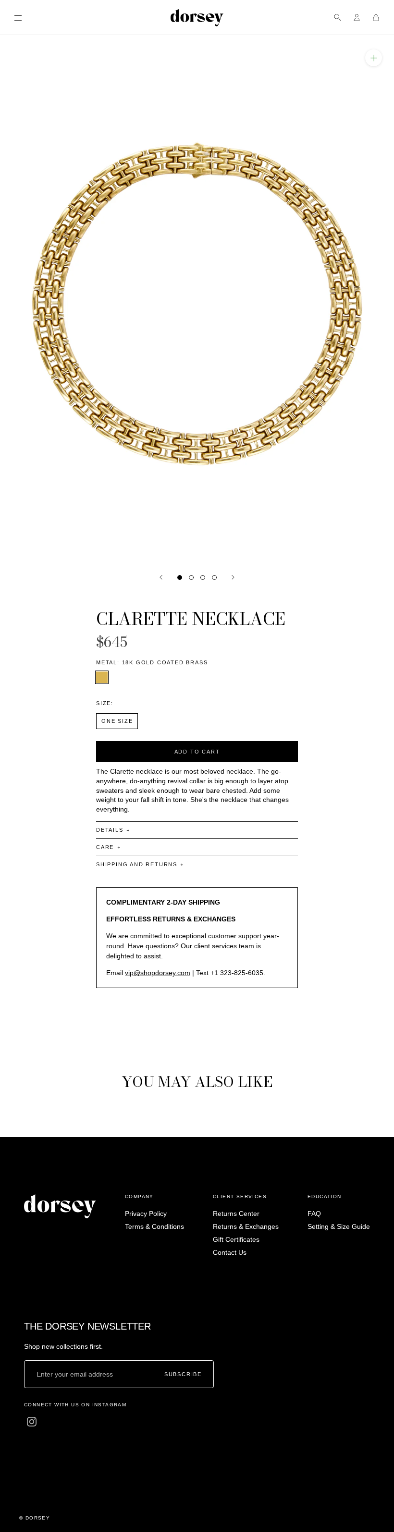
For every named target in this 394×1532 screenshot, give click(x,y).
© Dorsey (34, 1517)
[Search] (337, 17)
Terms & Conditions (154, 1226)
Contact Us (229, 1252)
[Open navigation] (18, 17)
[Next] (233, 577)
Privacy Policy (146, 1213)
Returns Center (236, 1213)
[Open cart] (376, 17)
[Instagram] (32, 1421)
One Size (117, 721)
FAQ (314, 1213)
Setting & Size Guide (339, 1226)
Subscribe (183, 1374)
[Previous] (161, 577)
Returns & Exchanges (246, 1226)
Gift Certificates (236, 1239)
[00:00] (197, 299)
